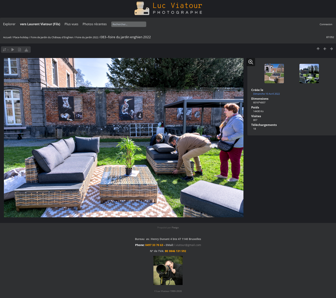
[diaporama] (12, 49)
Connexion (326, 24)
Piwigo (175, 227)
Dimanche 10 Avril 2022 (266, 93)
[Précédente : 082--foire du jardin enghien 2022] (324, 48)
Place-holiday (21, 37)
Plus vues (71, 24)
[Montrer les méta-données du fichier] (19, 49)
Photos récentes (95, 24)
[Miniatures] (318, 48)
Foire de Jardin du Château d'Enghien (52, 37)
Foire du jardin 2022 (86, 37)
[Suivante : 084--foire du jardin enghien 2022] (331, 48)
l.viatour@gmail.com (187, 245)
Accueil (7, 37)
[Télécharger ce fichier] (26, 49)
